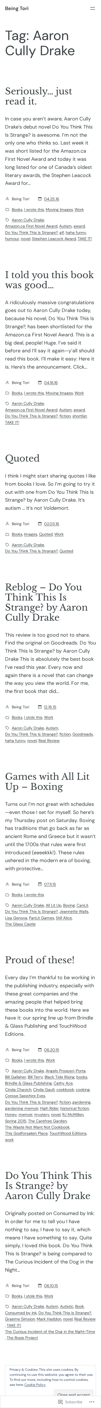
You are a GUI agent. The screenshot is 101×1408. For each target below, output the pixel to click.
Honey (11, 1114)
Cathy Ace (63, 1083)
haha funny (76, 232)
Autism (65, 226)
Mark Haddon (49, 1318)
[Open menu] (92, 8)
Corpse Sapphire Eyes (25, 1095)
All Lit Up (53, 905)
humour (12, 238)
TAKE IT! (85, 238)
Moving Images (59, 209)
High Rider (49, 1108)
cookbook (65, 1089)
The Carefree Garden (47, 1120)
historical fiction (74, 1108)
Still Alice (64, 917)
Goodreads (82, 734)
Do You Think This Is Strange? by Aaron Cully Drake (48, 1186)
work (9, 1139)
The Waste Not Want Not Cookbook (37, 1127)
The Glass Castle (20, 924)
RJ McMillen (73, 1114)
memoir (26, 1114)
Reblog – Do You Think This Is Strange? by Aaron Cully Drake (46, 602)
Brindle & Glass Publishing (28, 1083)
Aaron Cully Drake (28, 219)
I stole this (33, 717)
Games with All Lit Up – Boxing (47, 782)
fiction (65, 415)
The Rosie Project (22, 1337)
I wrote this (34, 209)
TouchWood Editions (67, 1133)
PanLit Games (41, 917)
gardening (81, 1102)
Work (79, 209)
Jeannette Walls (73, 911)
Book (79, 1306)
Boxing (69, 905)
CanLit (82, 905)
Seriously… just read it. (38, 96)
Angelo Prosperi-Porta (66, 1070)
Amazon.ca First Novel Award (31, 226)
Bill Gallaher (15, 1076)
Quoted (22, 458)
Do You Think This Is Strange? (31, 232)
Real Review (49, 740)
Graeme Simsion (20, 1318)
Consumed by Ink (21, 1312)
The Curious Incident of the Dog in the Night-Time (50, 1331)
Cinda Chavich (18, 1089)
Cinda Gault (44, 1089)
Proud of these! (40, 960)
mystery (41, 1114)
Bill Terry (35, 1076)
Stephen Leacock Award (54, 238)
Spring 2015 (15, 1120)
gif (61, 232)
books (81, 1076)
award (79, 226)
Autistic (67, 1306)
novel (25, 238)
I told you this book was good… (49, 280)
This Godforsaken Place (26, 1133)
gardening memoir (21, 1108)
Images (30, 534)
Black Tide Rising (60, 1076)
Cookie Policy (35, 1385)
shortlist (79, 415)
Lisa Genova (16, 917)
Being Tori (17, 8)
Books (17, 209)
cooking (83, 1089)
